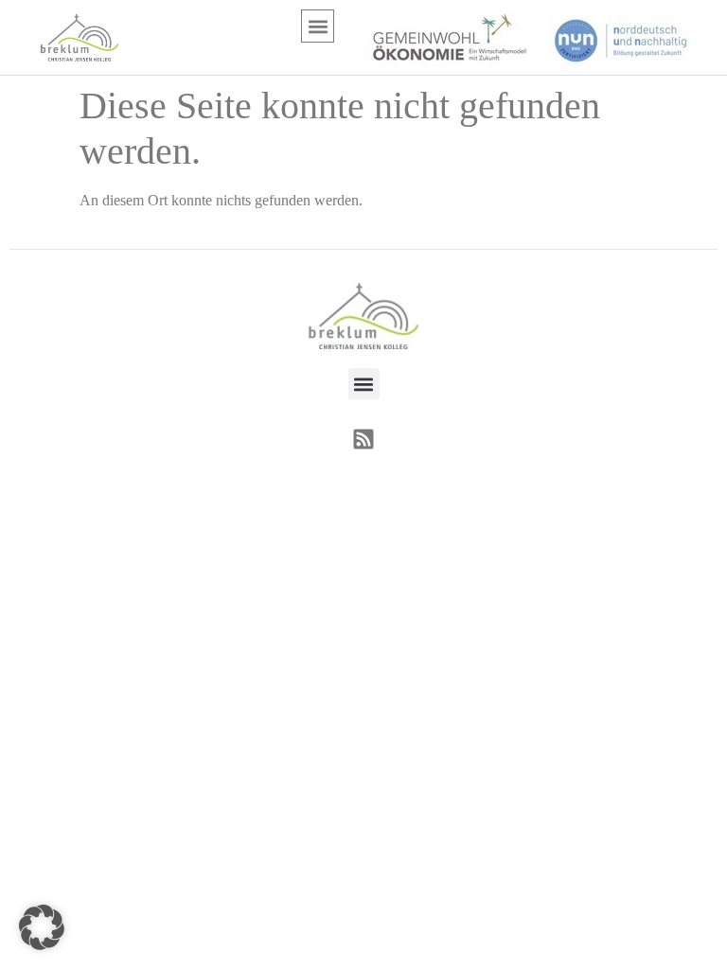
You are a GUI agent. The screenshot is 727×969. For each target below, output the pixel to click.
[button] (317, 26)
